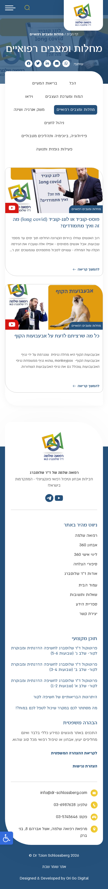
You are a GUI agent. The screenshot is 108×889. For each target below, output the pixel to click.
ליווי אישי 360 (85, 554)
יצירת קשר (88, 613)
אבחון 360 (88, 545)
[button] (6, 838)
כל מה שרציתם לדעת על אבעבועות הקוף (57, 336)
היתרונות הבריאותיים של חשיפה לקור (65, 697)
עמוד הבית (88, 585)
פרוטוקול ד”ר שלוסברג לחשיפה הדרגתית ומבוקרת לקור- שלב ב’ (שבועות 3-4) (54, 667)
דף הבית (72, 34)
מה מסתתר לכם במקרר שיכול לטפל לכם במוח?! (56, 708)
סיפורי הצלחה (85, 564)
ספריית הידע (86, 604)
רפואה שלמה (86, 535)
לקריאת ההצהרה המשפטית (74, 753)
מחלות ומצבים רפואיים (86, 209)
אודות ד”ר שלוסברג (80, 573)
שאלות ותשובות (83, 594)
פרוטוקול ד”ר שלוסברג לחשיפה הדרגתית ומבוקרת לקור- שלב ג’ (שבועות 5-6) (54, 651)
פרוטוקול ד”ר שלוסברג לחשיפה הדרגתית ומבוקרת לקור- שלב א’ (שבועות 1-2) (54, 683)
